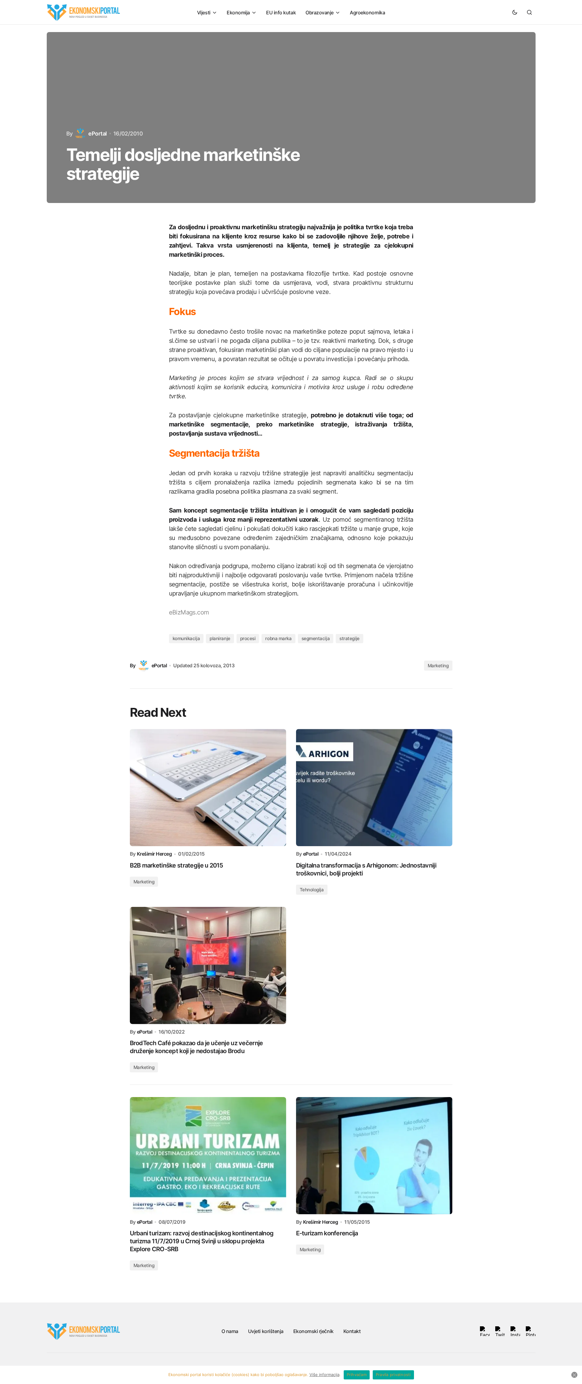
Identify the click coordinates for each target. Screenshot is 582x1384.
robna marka (278, 638)
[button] (515, 12)
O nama (229, 1331)
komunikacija (186, 638)
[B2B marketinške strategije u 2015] (208, 787)
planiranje (220, 638)
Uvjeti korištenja (266, 1331)
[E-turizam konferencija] (374, 1155)
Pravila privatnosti (393, 1374)
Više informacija (324, 1374)
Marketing (438, 665)
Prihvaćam (357, 1374)
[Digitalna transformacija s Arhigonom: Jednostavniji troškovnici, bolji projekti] (374, 787)
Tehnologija (312, 890)
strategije (349, 638)
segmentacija (316, 638)
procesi (248, 638)
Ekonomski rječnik (313, 1331)
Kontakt (352, 1331)
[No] (574, 1375)
